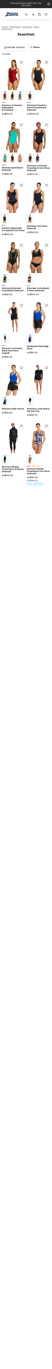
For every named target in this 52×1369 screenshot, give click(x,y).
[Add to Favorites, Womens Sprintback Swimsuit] (21, 125)
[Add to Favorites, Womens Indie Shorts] (21, 368)
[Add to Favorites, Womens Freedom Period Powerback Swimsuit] (46, 62)
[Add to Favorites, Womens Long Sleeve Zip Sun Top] (46, 368)
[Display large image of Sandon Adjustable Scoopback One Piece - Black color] (5, 218)
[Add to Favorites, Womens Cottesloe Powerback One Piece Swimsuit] (46, 125)
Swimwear (15, 27)
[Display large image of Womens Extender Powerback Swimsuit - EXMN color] (5, 278)
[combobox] (14, 47)
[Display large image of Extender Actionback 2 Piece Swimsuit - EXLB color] (30, 278)
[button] (48, 4)
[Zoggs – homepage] (13, 14)
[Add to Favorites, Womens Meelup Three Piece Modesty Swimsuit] (21, 426)
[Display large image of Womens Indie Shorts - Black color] (5, 401)
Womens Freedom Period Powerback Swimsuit (36, 108)
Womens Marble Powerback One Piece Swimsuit (38, 471)
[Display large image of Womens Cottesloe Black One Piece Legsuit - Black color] (5, 338)
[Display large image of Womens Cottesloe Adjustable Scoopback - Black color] (12, 95)
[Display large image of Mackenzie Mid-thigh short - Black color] (30, 338)
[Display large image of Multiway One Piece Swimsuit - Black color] (30, 218)
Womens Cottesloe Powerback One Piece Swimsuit (38, 168)
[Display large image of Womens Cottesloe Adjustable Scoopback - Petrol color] (20, 95)
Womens (27, 27)
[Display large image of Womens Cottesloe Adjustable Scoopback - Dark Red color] (5, 95)
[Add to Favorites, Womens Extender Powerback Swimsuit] (21, 245)
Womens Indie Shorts (13, 409)
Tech (36, 27)
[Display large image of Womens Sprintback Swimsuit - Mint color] (5, 158)
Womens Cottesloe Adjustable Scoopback (12, 108)
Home (5, 27)
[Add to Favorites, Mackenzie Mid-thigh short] (46, 305)
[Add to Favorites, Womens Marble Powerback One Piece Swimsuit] (46, 426)
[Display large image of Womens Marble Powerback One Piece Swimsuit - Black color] (30, 459)
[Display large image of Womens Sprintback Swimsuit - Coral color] (20, 158)
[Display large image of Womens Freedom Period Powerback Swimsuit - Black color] (30, 95)
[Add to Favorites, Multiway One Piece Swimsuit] (46, 185)
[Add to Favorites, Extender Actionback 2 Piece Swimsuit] (46, 245)
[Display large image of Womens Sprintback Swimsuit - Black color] (12, 158)
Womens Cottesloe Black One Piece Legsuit (12, 351)
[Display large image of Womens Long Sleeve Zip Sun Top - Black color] (30, 401)
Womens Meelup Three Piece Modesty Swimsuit (13, 469)
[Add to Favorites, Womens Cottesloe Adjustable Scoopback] (21, 62)
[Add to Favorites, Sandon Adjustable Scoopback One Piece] (21, 185)
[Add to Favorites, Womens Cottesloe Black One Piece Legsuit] (21, 305)
